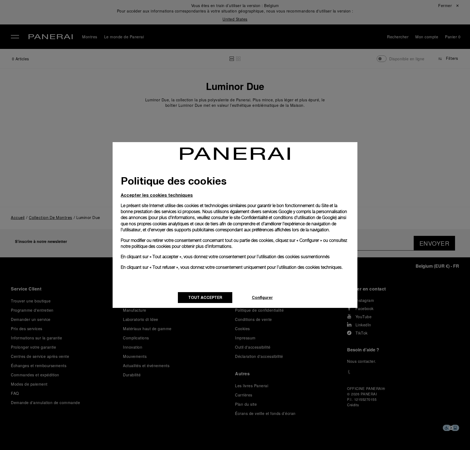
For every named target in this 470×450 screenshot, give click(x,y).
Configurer (262, 297)
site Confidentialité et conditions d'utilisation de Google (285, 217)
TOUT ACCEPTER (205, 297)
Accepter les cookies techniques (157, 195)
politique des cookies (151, 246)
